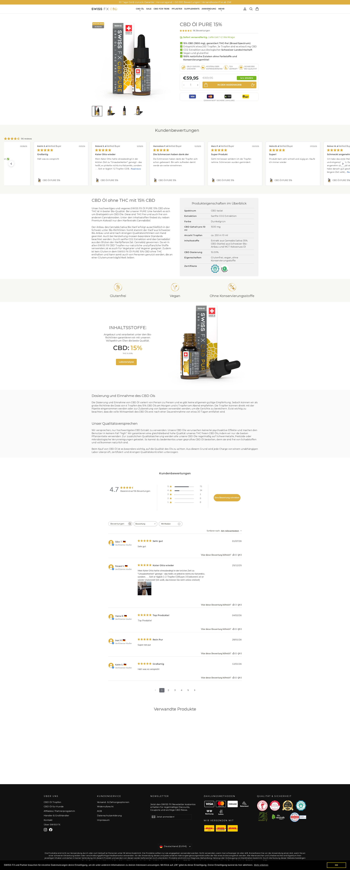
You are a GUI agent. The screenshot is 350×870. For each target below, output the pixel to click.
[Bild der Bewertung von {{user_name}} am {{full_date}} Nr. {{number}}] (144, 588)
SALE (148, 9)
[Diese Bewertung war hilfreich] (234, 604)
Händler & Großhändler (56, 815)
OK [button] (336, 865)
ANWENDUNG (209, 9)
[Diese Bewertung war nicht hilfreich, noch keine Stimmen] (239, 554)
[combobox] (145, 523)
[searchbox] (117, 524)
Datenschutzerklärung (109, 815)
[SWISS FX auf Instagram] (45, 829)
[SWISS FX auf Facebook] (50, 829)
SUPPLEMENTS (191, 9)
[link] (61, 180)
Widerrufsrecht (105, 806)
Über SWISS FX (52, 824)
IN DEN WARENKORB (111, 773)
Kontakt (48, 820)
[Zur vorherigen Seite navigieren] (155, 690)
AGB (99, 811)
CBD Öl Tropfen (52, 802)
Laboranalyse (126, 362)
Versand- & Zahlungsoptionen (113, 802)
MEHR (221, 9)
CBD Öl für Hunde (54, 806)
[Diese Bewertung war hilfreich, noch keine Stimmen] (234, 554)
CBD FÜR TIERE (162, 9)
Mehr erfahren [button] (261, 865)
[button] (11, 163)
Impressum (103, 820)
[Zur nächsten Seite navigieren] (194, 690)
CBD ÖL (140, 9)
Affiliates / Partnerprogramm (59, 811)
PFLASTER (177, 9)
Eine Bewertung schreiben (227, 497)
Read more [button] (78, 169)
